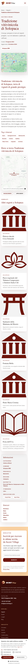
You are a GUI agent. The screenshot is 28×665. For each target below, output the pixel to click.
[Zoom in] (25, 157)
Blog (2, 619)
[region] (14, 173)
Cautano (11, 138)
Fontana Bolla (8, 363)
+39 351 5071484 (5, 601)
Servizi (3, 630)
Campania (6, 479)
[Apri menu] (25, 3)
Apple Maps (19, 193)
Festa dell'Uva (8, 441)
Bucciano (4, 138)
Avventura (6, 508)
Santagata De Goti (12, 135)
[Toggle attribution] (25, 189)
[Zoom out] (25, 160)
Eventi (2, 614)
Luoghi (3, 617)
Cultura (5, 519)
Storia (4, 517)
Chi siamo (3, 627)
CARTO (10, 188)
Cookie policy (4, 635)
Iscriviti (14, 560)
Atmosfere (6, 515)
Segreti (3, 612)
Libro (4, 491)
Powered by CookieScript (14, 663)
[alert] (14, 652)
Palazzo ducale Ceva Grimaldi (8, 237)
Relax (4, 511)
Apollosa (17, 138)
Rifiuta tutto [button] (20, 657)
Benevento (6, 473)
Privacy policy (4, 637)
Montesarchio (22, 135)
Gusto (3, 135)
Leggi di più (19, 647)
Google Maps (7, 193)
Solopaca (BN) (6, 48)
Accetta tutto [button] (7, 657)
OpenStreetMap (16, 188)
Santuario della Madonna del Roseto (10, 322)
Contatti (3, 632)
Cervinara (20, 141)
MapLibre (5, 188)
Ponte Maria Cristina (10, 402)
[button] (14, 661)
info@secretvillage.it (6, 603)
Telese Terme (5, 141)
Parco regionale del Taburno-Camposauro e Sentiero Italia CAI (11, 280)
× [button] (26, 640)
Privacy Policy (6, 569)
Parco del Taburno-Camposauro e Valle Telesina (13, 485)
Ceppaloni (13, 141)
